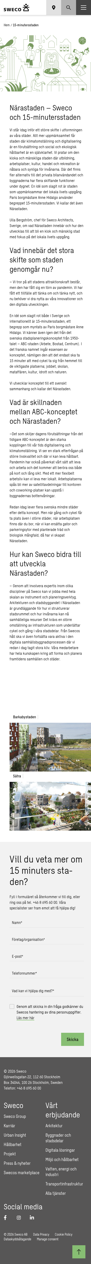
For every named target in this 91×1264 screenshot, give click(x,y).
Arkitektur (54, 1125)
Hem (7, 25)
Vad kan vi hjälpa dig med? (33, 990)
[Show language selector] (53, 7)
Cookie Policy (63, 1234)
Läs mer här (25, 1017)
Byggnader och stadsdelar (58, 1137)
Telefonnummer (24, 973)
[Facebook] (7, 1217)
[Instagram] (20, 1217)
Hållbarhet (12, 1144)
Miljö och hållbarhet (62, 1159)
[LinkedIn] (33, 1217)
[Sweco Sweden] (16, 7)
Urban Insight (15, 1135)
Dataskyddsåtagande (17, 1239)
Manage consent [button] (47, 1239)
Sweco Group (15, 1116)
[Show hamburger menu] (83, 7)
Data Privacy (41, 1234)
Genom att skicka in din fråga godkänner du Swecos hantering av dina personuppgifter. (50, 1012)
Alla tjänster (56, 1193)
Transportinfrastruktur (64, 1183)
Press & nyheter (17, 1163)
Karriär (9, 1125)
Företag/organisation (28, 939)
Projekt (10, 1153)
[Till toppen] (78, 1251)
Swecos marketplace (21, 1172)
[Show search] (68, 7)
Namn (17, 922)
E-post (17, 956)
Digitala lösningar (60, 1150)
